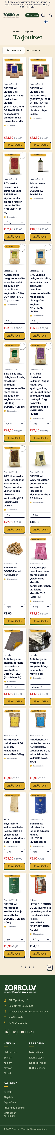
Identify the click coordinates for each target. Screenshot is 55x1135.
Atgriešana (10, 1102)
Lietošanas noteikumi (10, 1114)
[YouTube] (23, 1032)
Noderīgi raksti (37, 1062)
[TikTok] (31, 1032)
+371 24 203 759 (18, 1022)
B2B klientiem (37, 1067)
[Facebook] (7, 1032)
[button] (43, 15)
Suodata (16, 50)
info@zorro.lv (16, 1017)
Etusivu (16, 31)
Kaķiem (8, 1062)
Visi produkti (11, 1052)
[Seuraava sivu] (50, 967)
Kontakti (8, 1092)
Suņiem (8, 1057)
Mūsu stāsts (36, 1052)
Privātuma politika (14, 1107)
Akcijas (8, 1067)
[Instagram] (15, 1032)
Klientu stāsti (36, 1057)
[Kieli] (47, 22)
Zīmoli (7, 1073)
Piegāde (8, 1097)
